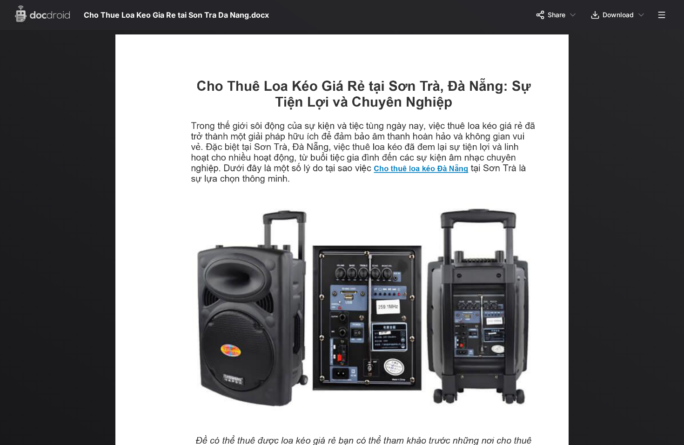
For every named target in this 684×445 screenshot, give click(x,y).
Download (618, 15)
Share (556, 15)
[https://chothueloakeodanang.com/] (426, 169)
